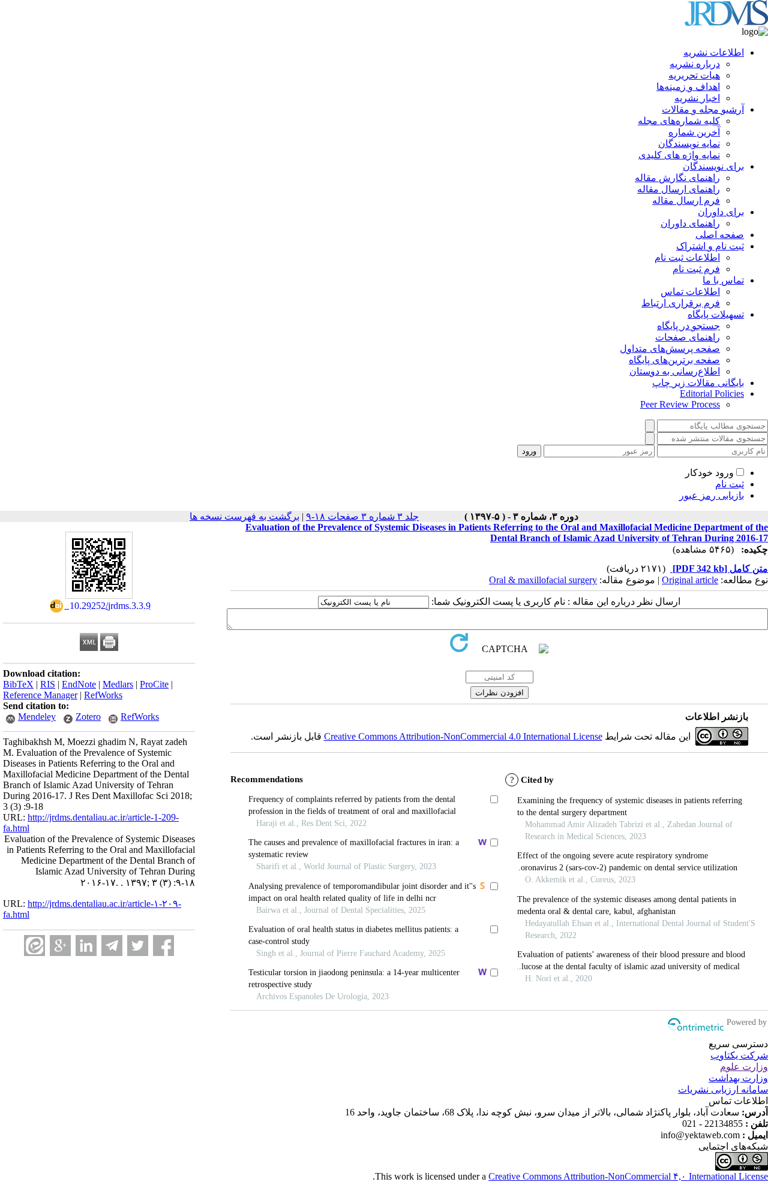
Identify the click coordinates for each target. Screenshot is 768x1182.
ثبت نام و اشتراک (710, 246)
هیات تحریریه (694, 75)
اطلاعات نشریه (713, 52)
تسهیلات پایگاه (716, 314)
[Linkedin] (86, 945)
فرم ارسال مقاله (686, 200)
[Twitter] (137, 945)
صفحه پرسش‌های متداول (670, 348)
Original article (690, 580)
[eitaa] (34, 945)
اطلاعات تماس (690, 292)
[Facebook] (163, 945)
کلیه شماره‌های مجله (679, 121)
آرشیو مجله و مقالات (703, 109)
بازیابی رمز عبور (711, 495)
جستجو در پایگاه (688, 326)
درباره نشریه (695, 64)
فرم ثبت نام (696, 269)
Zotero (88, 716)
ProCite (154, 684)
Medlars (118, 684)
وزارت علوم (744, 1067)
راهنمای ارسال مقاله (678, 189)
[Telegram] (111, 945)
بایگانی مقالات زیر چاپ (698, 383)
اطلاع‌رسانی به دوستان (674, 371)
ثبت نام (729, 484)
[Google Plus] (60, 945)
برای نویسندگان (713, 166)
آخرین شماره (694, 132)
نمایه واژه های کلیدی (679, 155)
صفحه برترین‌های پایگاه (674, 360)
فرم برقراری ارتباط (680, 303)
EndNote (79, 684)
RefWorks (103, 695)
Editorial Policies (712, 393)
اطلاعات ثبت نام (687, 257)
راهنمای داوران (690, 223)
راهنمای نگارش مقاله (677, 178)
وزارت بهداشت (738, 1078)
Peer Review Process (680, 404)
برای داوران (721, 212)
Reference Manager (40, 695)
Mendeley (37, 716)
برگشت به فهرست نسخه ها (244, 516)
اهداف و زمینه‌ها (688, 87)
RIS (47, 684)
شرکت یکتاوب (739, 1055)
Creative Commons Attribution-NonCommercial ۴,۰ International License (628, 1176)
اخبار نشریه (697, 98)
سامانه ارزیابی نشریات (723, 1089)
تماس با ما (723, 280)
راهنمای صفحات (687, 337)
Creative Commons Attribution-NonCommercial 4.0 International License (463, 736)
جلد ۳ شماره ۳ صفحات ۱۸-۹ (362, 516)
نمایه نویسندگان (689, 143)
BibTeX (18, 684)
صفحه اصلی (719, 235)
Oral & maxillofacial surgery (543, 580)
